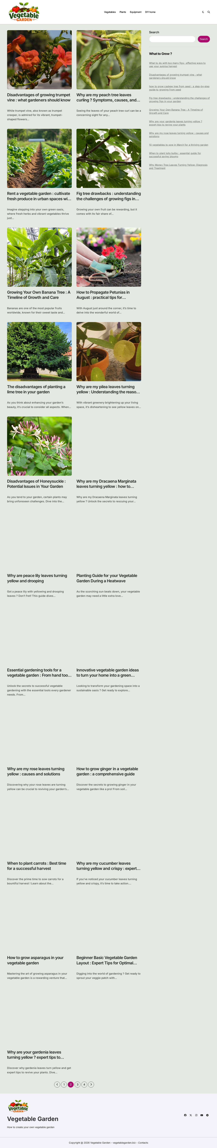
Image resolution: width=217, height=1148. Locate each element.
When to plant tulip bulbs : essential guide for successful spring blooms (175, 155)
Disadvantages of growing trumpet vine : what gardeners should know (175, 76)
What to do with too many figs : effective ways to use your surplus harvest (177, 65)
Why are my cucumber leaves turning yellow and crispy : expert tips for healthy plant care (106, 868)
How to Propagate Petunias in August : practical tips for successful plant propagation (103, 297)
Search (154, 32)
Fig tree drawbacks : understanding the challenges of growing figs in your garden (108, 198)
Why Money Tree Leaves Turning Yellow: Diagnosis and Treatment (178, 166)
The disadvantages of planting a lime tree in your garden (36, 389)
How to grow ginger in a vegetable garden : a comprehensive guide (107, 771)
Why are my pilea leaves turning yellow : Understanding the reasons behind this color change (108, 392)
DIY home (150, 11)
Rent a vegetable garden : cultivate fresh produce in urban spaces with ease (39, 198)
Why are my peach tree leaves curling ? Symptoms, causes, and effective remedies (106, 100)
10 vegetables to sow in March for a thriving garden (178, 144)
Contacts (143, 1142)
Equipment (135, 11)
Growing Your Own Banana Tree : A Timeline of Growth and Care (38, 295)
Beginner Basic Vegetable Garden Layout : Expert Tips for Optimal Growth (106, 962)
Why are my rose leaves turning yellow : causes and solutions (35, 771)
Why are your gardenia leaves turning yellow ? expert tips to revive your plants (34, 1057)
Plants (123, 11)
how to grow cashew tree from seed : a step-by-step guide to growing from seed (179, 88)
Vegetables (110, 11)
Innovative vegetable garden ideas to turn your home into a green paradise (107, 675)
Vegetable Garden (32, 1118)
